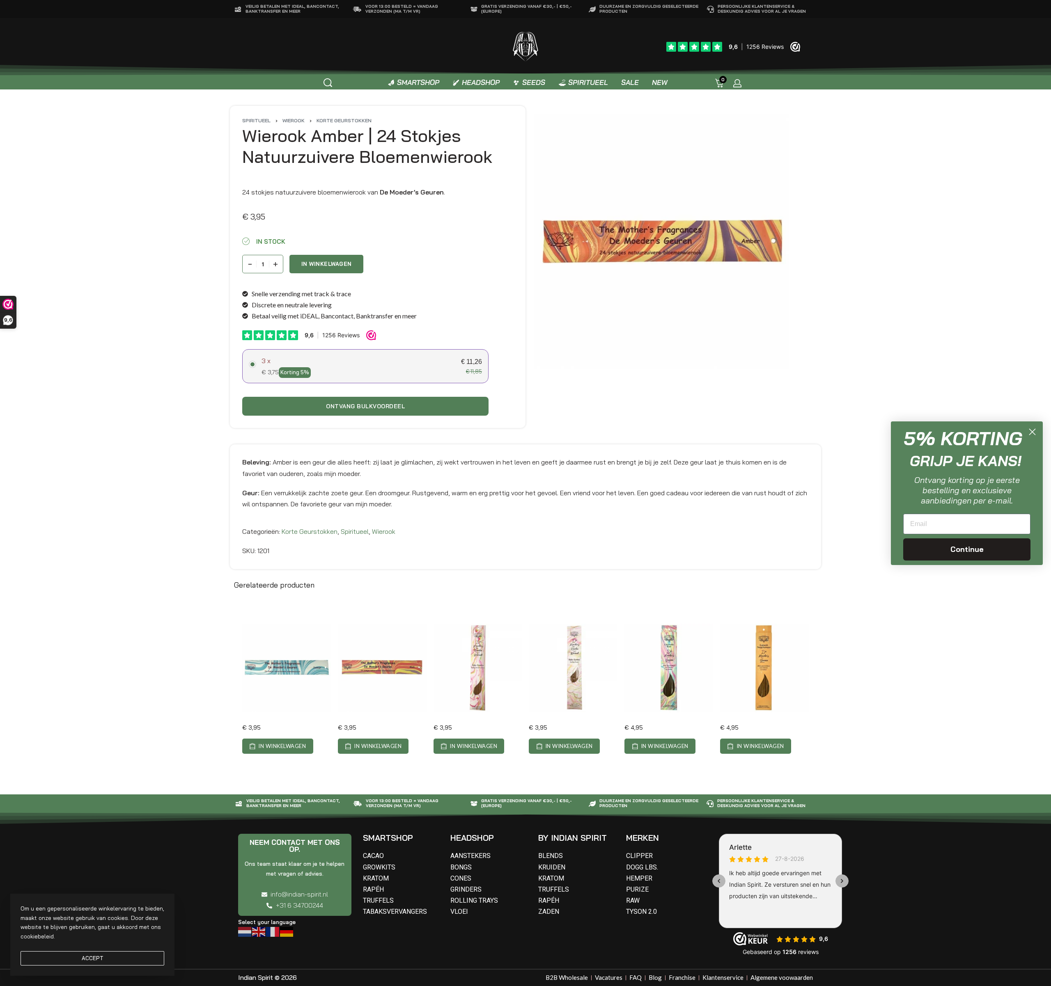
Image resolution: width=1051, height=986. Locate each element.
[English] (259, 931)
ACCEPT (92, 958)
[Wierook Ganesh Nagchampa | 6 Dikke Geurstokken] (764, 668)
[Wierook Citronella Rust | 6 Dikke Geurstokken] (668, 668)
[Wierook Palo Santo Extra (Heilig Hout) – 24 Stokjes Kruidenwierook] (478, 668)
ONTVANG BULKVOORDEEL (365, 406)
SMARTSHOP (388, 838)
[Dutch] (245, 931)
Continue (967, 549)
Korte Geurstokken (344, 120)
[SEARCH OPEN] (328, 82)
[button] (277, 745)
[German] (287, 931)
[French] (273, 931)
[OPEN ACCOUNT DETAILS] (737, 83)
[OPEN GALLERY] (661, 241)
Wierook (293, 120)
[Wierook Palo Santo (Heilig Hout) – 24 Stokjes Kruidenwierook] (573, 668)
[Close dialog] (1032, 432)
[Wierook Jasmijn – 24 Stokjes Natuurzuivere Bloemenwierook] (286, 668)
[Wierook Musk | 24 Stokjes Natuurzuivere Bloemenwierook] (382, 668)
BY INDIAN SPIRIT (572, 838)
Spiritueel (256, 120)
